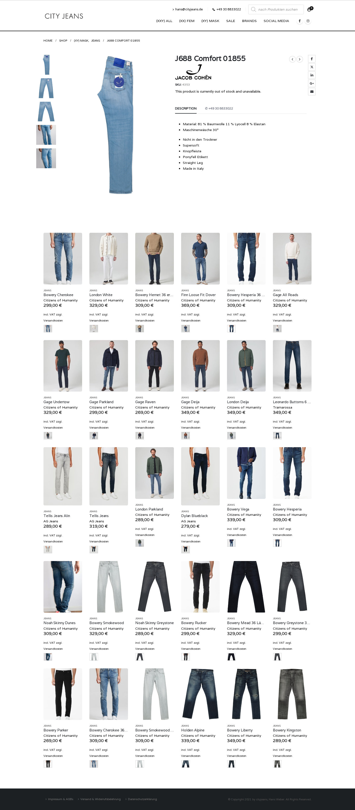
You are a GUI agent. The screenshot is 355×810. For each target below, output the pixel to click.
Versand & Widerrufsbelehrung (100, 799)
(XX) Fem (186, 21)
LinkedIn (312, 75)
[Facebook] (299, 20)
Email (312, 91)
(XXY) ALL (164, 21)
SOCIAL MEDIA (276, 21)
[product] (62, 258)
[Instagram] (308, 20)
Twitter (312, 67)
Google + (312, 83)
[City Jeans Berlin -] (64, 15)
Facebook (312, 59)
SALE (230, 21)
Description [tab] (186, 108)
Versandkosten (53, 320)
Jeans (47, 290)
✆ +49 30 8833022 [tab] (219, 108)
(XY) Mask (210, 21)
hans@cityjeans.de (189, 9)
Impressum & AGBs (60, 799)
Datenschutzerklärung (142, 799)
